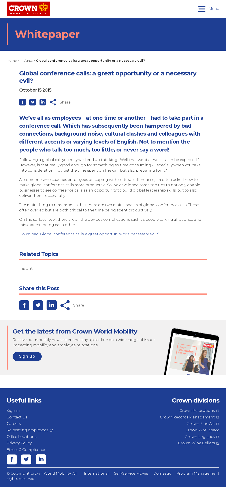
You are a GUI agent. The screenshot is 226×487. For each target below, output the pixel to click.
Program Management (197, 473)
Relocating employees (27, 430)
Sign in (13, 410)
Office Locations (21, 437)
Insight (26, 268)
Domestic (162, 473)
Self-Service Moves (131, 473)
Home (12, 61)
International (96, 473)
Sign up (27, 356)
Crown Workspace (202, 430)
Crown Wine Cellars (196, 443)
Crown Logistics (200, 437)
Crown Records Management (187, 417)
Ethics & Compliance (26, 450)
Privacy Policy (19, 443)
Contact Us (17, 417)
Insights (26, 61)
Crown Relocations (197, 410)
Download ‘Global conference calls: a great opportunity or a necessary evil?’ (88, 234)
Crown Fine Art (201, 424)
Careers (14, 424)
